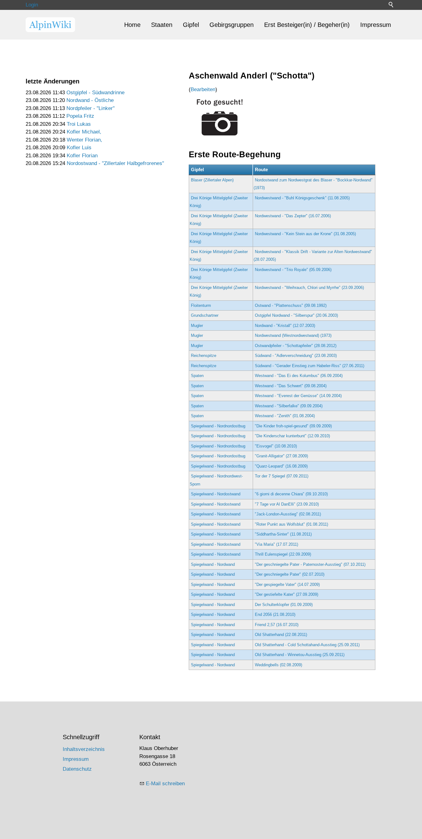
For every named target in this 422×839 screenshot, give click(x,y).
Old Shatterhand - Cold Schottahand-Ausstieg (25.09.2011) (307, 644)
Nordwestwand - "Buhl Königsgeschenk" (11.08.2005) (302, 198)
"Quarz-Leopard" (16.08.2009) (281, 466)
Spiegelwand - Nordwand (213, 564)
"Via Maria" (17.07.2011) (276, 544)
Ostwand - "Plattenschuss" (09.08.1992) (291, 305)
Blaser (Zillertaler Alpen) (212, 180)
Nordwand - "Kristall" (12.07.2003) (285, 325)
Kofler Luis (79, 147)
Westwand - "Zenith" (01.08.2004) (285, 415)
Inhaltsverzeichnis (84, 749)
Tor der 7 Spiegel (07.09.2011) (281, 476)
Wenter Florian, (84, 140)
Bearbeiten (203, 89)
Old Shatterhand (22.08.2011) (281, 634)
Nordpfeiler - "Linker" (90, 108)
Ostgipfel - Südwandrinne (95, 92)
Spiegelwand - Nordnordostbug (218, 426)
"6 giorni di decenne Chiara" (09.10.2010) (291, 494)
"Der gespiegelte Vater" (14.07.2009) (287, 584)
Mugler (197, 325)
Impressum (375, 24)
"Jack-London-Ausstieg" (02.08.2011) (288, 514)
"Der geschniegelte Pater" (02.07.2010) (289, 574)
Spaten (197, 375)
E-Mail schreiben (165, 783)
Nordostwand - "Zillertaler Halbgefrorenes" (115, 163)
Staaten (161, 24)
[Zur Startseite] (50, 24)
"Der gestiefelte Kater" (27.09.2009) (286, 594)
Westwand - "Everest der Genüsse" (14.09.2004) (298, 395)
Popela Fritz (80, 116)
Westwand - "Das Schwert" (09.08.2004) (291, 385)
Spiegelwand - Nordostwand (215, 494)
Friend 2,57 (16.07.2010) (276, 624)
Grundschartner (204, 315)
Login (32, 5)
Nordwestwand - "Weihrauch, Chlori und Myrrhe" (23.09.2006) (309, 287)
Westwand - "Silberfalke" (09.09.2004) (289, 406)
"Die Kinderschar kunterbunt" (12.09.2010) (292, 436)
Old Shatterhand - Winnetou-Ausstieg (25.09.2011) (299, 654)
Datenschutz (77, 769)
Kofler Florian (82, 156)
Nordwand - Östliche (90, 100)
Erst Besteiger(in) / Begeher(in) (307, 24)
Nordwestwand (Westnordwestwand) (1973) (293, 335)
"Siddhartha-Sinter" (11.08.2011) (283, 534)
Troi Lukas (79, 124)
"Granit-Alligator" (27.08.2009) (281, 456)
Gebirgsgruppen (231, 24)
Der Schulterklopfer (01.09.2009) (284, 604)
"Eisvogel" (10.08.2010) (276, 446)
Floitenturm (201, 305)
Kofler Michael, (84, 132)
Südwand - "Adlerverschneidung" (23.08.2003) (296, 355)
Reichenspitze (203, 355)
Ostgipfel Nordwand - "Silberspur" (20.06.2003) (296, 315)
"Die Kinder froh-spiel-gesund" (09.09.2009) (293, 426)
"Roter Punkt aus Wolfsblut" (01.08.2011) (291, 524)
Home (132, 24)
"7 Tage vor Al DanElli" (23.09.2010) (287, 504)
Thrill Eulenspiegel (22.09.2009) (283, 554)
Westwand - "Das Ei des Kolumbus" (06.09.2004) (299, 375)
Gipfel (191, 24)
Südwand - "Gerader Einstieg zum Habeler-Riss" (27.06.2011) (309, 365)
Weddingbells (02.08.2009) (278, 665)
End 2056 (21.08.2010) (275, 614)
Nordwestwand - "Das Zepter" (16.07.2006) (293, 216)
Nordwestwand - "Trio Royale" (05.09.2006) (293, 269)
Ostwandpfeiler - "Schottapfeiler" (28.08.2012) (295, 345)
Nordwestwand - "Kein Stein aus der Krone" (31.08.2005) (305, 233)
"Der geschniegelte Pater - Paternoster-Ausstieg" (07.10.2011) (310, 564)
